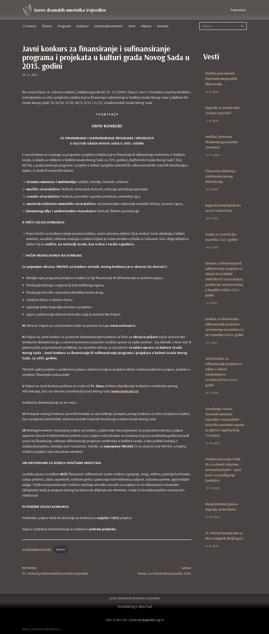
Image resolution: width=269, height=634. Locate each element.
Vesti (131, 26)
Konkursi (82, 26)
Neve (26, 629)
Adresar (146, 26)
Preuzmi (60, 549)
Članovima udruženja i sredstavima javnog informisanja (220, 176)
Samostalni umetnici (108, 26)
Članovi (47, 26)
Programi (64, 26)
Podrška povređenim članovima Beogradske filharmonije (221, 78)
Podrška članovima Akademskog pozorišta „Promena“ (221, 141)
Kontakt (163, 26)
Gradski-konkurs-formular (36, 549)
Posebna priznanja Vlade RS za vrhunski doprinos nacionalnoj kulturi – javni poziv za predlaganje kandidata (223, 470)
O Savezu (29, 26)
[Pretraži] (242, 26)
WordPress (52, 629)
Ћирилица (238, 9)
